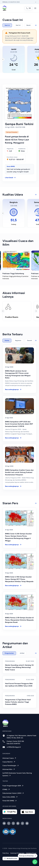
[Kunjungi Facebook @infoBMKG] (8, 823)
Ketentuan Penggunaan (17, 853)
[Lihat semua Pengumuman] (35, 653)
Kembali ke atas (12, 858)
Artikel (22, 653)
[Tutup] (35, 856)
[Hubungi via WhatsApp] (34, 861)
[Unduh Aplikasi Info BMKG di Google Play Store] (10, 811)
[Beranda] (4, 8)
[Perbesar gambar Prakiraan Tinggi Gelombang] (26, 254)
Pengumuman (9, 653)
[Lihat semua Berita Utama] (35, 340)
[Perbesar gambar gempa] (30, 90)
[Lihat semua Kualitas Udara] (35, 194)
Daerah (29, 340)
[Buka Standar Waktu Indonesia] (36, 2)
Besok (29, 25)
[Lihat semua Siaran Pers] (35, 503)
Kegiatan (18, 340)
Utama (7, 340)
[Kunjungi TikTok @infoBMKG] (22, 823)
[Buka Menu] (35, 8)
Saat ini (7, 25)
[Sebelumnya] (3, 59)
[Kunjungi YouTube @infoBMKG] (4, 823)
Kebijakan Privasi (31, 853)
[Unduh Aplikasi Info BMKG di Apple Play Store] (28, 811)
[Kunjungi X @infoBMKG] (13, 823)
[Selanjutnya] (36, 59)
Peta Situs (5, 853)
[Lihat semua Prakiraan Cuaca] (35, 25)
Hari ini (18, 25)
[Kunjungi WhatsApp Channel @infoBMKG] (27, 823)
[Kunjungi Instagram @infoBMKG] (18, 823)
